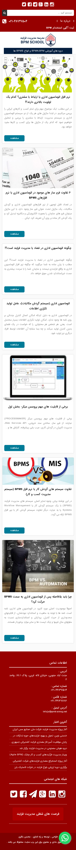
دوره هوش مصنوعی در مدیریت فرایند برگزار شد (43, 748)
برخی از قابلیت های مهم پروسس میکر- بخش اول (38, 406)
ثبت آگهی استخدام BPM (60, 28)
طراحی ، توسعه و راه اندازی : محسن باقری (38, 836)
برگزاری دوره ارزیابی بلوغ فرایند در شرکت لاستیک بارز (41, 767)
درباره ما (65, 21)
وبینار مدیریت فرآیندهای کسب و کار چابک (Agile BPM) (38, 755)
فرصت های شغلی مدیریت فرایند (38, 814)
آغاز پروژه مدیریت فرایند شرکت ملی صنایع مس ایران (40, 729)
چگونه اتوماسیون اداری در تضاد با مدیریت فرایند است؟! (38, 248)
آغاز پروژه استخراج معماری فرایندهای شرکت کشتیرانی (40, 761)
